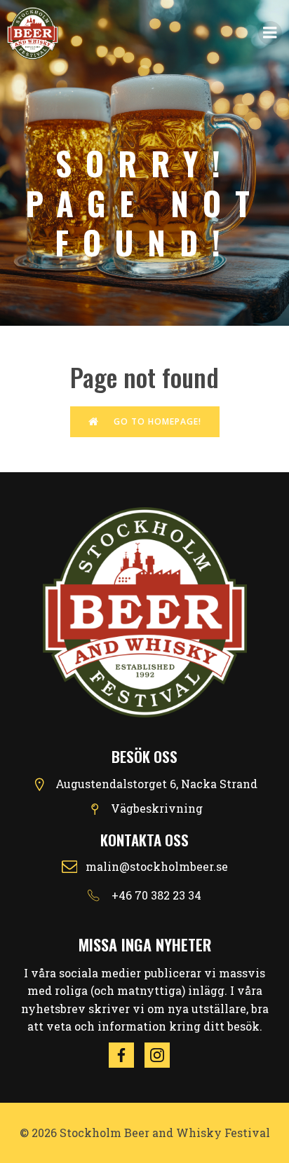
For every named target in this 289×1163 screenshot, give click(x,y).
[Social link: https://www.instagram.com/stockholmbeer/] (162, 1055)
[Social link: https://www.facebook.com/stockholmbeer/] (126, 1055)
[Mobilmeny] (270, 33)
